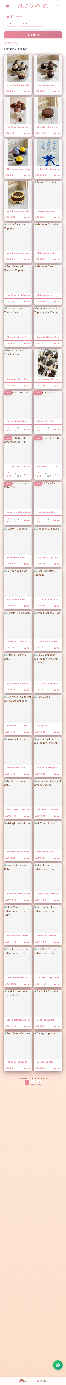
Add (29, 91)
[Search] (59, 6)
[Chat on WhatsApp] (58, 1365)
